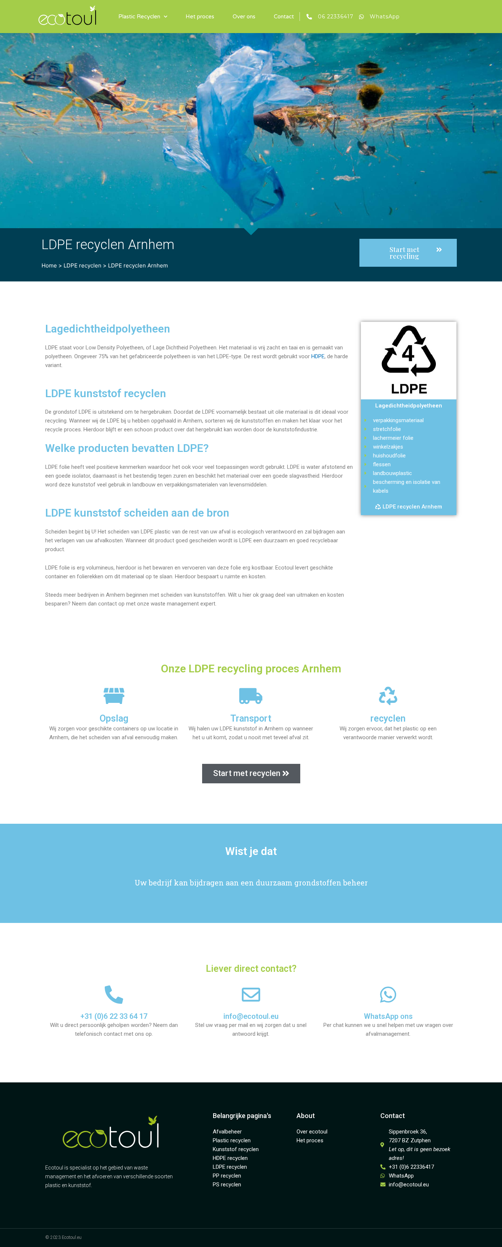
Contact (284, 16)
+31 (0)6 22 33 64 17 (113, 1016)
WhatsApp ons (388, 1016)
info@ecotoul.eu (251, 1016)
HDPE (317, 356)
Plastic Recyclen (139, 16)
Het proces (200, 16)
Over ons (244, 16)
